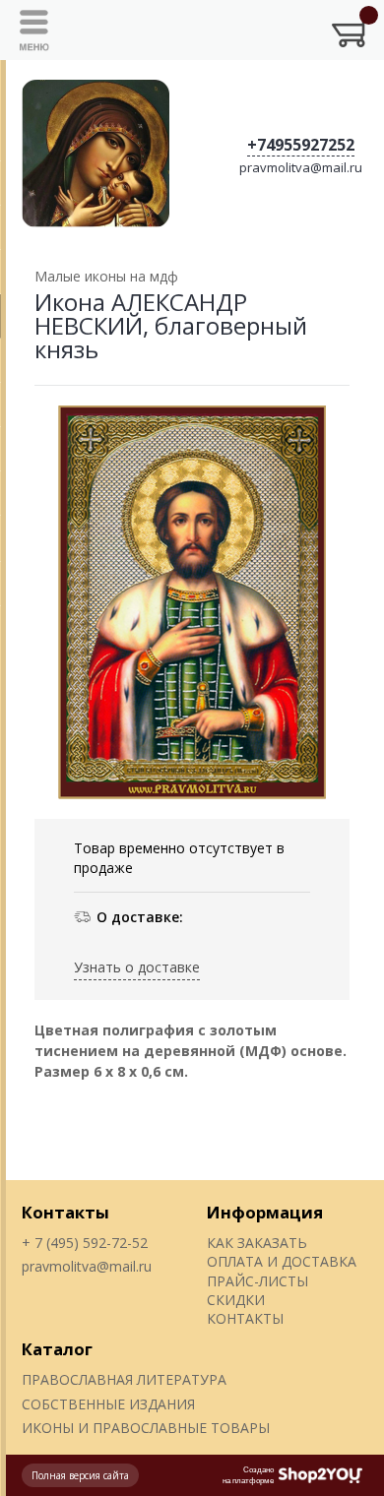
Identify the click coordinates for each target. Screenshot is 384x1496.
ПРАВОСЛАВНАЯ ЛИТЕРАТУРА (124, 1379)
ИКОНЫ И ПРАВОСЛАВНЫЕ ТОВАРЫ (146, 1427)
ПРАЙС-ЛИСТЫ (257, 1281)
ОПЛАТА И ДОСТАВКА (281, 1261)
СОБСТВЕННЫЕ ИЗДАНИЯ (108, 1404)
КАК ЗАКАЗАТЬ (257, 1242)
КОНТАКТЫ (245, 1318)
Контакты (65, 1212)
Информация (265, 1212)
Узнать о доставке (137, 967)
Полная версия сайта (80, 1475)
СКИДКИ (236, 1299)
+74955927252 (300, 145)
